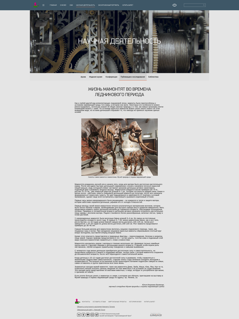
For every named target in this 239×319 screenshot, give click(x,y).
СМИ (71, 5)
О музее (63, 5)
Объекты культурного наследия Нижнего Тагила (96, 307)
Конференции (111, 77)
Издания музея (95, 77)
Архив (83, 77)
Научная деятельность (85, 5)
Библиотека (153, 77)
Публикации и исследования (133, 77)
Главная (53, 5)
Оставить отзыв (99, 302)
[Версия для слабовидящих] (174, 5)
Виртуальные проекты (117, 302)
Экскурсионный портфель (108, 5)
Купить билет (127, 5)
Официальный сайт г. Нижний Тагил (91, 310)
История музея (135, 302)
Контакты (86, 302)
